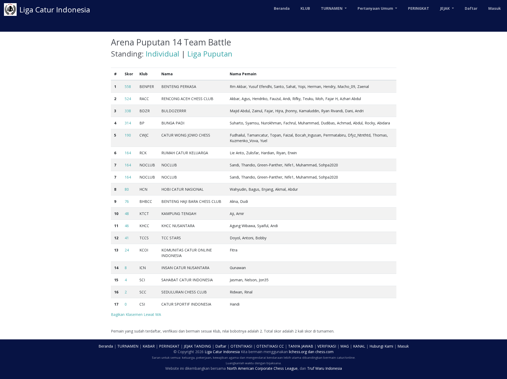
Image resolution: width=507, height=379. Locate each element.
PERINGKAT (418, 8)
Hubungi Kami (381, 346)
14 (116, 267)
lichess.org (298, 351)
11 (116, 225)
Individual (162, 54)
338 (128, 110)
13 (116, 249)
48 (127, 213)
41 (127, 237)
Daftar (471, 8)
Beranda (282, 8)
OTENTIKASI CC (270, 346)
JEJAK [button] (445, 8)
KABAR (149, 346)
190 (128, 135)
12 (116, 237)
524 (128, 98)
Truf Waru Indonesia (324, 368)
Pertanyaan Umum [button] (376, 8)
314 (128, 122)
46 (127, 225)
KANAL (359, 346)
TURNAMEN (127, 346)
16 (116, 291)
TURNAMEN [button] (332, 8)
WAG (344, 346)
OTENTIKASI (241, 346)
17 (116, 304)
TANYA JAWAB (300, 346)
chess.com (324, 351)
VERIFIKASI (326, 346)
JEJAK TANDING (197, 346)
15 (116, 279)
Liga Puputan (209, 54)
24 (127, 249)
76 (127, 201)
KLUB (305, 8)
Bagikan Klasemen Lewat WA (136, 314)
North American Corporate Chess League (262, 368)
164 (128, 152)
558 (128, 86)
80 (127, 189)
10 (116, 213)
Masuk (494, 8)
